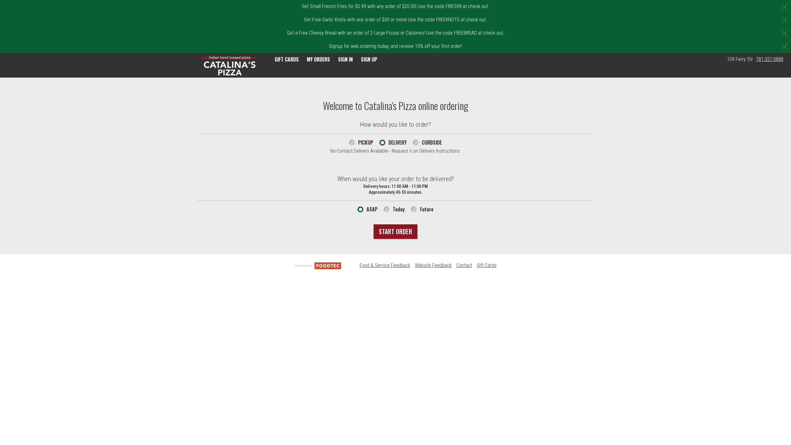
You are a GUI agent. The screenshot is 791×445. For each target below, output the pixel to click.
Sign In (345, 59)
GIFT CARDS (287, 59)
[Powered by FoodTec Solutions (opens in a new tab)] (318, 265)
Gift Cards (487, 265)
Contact (464, 265)
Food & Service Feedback (385, 265)
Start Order (395, 231)
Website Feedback (433, 265)
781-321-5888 (769, 59)
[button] (229, 66)
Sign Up (369, 59)
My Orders (318, 59)
